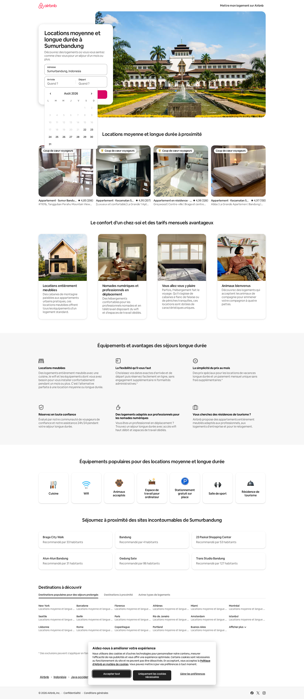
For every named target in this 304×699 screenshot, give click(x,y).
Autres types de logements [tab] (154, 594)
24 (50, 136)
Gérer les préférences (192, 673)
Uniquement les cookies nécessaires (152, 675)
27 (70, 136)
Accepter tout (111, 673)
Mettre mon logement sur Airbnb (242, 5)
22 (84, 129)
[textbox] (60, 83)
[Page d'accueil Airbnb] (48, 5)
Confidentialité (72, 693)
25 (57, 136)
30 (91, 136)
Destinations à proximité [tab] (118, 594)
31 (50, 144)
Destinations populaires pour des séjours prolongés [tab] (68, 594)
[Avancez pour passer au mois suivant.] (91, 94)
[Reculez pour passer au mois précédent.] (51, 94)
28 (77, 136)
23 (91, 129)
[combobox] (75, 71)
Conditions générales (96, 693)
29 (84, 136)
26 (63, 136)
